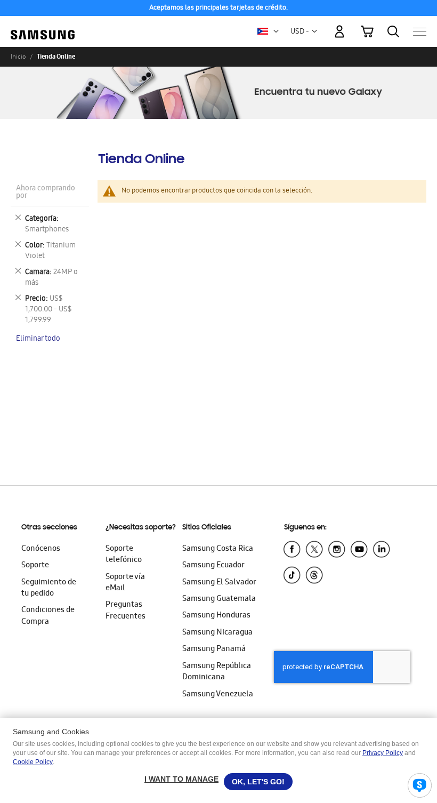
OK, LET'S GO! (258, 781)
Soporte (35, 565)
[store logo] (43, 27)
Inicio (18, 56)
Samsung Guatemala (219, 599)
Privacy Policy (382, 753)
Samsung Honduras (216, 615)
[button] (276, 31)
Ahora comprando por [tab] (45, 193)
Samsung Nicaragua (217, 633)
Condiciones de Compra (48, 616)
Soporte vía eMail (125, 583)
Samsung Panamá (214, 649)
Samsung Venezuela (217, 694)
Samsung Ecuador (213, 565)
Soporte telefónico (124, 555)
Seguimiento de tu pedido (48, 588)
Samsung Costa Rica (217, 549)
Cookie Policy (33, 762)
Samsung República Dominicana (216, 672)
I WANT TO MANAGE (181, 779)
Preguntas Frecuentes (125, 611)
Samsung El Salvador (219, 582)
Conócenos (40, 549)
